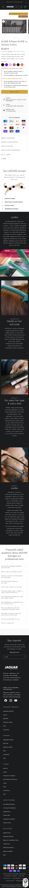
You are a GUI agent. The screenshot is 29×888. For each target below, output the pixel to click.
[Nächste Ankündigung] (26, 2)
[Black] (2, 64)
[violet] (6, 64)
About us (5, 768)
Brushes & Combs (7, 722)
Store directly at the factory (10, 779)
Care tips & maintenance (9, 808)
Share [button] (4, 158)
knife (4, 726)
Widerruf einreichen (8, 847)
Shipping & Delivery (8, 836)
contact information (10, 880)
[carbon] (18, 64)
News (4, 787)
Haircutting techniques (9, 804)
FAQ (4, 794)
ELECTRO (5, 718)
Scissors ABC (6, 815)
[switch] (25, 886)
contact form (6, 790)
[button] (3, 7)
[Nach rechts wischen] (18, 38)
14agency (15, 875)
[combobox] (17, 7)
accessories (6, 729)
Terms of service (7, 878)
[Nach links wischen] (11, 38)
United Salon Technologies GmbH (14, 873)
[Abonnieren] (24, 657)
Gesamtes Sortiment (8, 711)
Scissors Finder (7, 823)
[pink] (10, 64)
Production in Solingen (9, 775)
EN (16, 6)
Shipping (10, 51)
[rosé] (14, 64)
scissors (5, 715)
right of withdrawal (16, 878)
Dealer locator (7, 833)
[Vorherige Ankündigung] (3, 2)
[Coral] (22, 64)
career (5, 783)
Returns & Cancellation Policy (10, 840)
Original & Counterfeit (9, 819)
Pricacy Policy (21, 875)
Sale (4, 758)
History (5, 772)
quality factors (6, 811)
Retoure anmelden (8, 851)
